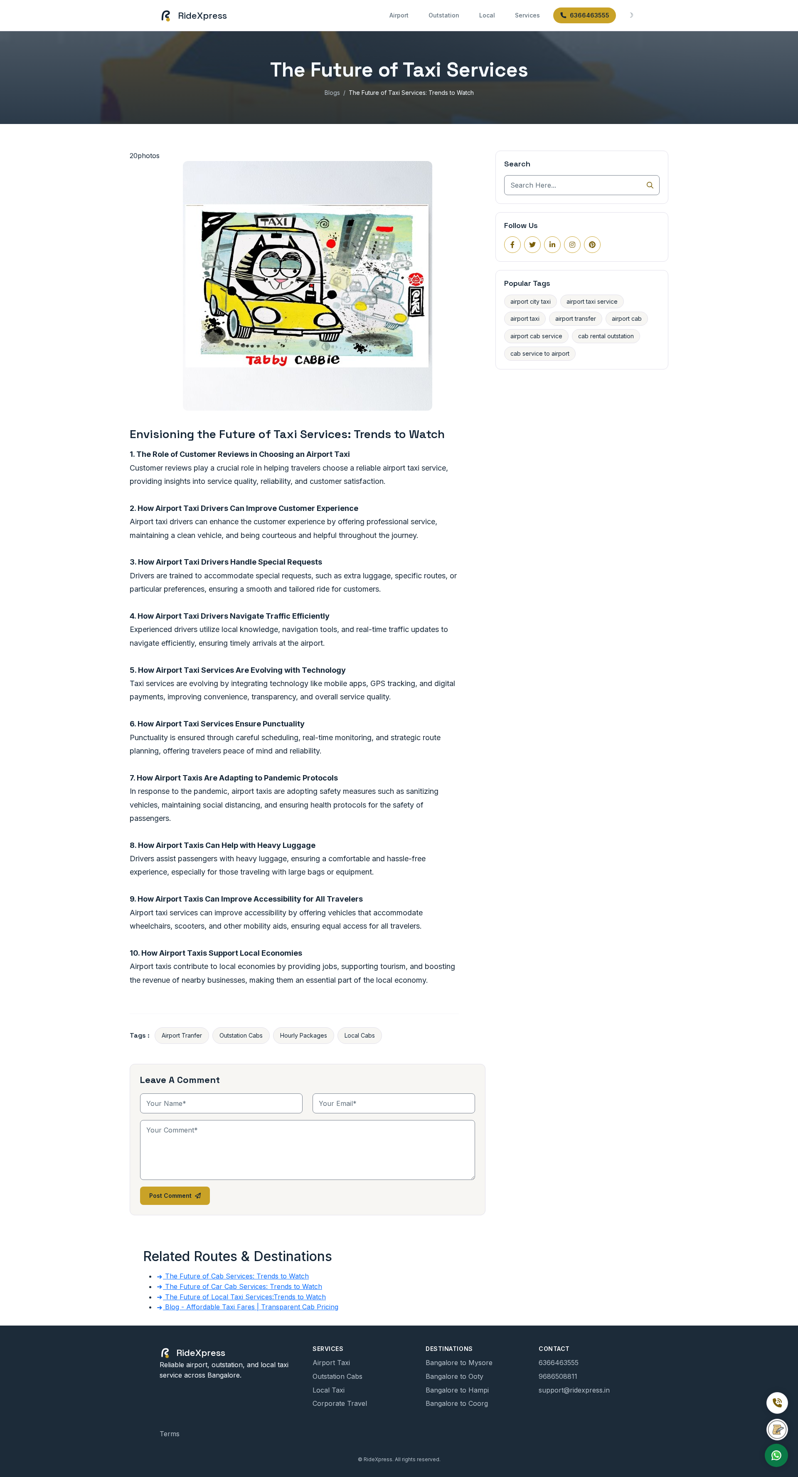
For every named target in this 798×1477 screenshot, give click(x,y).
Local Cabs (360, 1035)
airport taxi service (592, 301)
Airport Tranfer (182, 1035)
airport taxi (524, 318)
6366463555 (589, 15)
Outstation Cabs (241, 1035)
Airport (399, 15)
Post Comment (170, 1195)
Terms (170, 1434)
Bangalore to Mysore (459, 1362)
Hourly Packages (303, 1035)
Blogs (332, 92)
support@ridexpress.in (574, 1390)
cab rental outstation (606, 336)
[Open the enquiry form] (777, 1429)
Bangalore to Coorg (457, 1403)
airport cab (627, 318)
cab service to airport (539, 353)
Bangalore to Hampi (457, 1390)
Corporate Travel (340, 1403)
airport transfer (575, 318)
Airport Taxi (331, 1362)
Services (527, 15)
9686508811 (558, 1376)
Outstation (444, 15)
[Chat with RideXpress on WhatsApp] (776, 1455)
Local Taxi (329, 1390)
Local (487, 15)
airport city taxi (530, 301)
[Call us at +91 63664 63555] (777, 1403)
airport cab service (536, 336)
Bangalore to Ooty (454, 1376)
